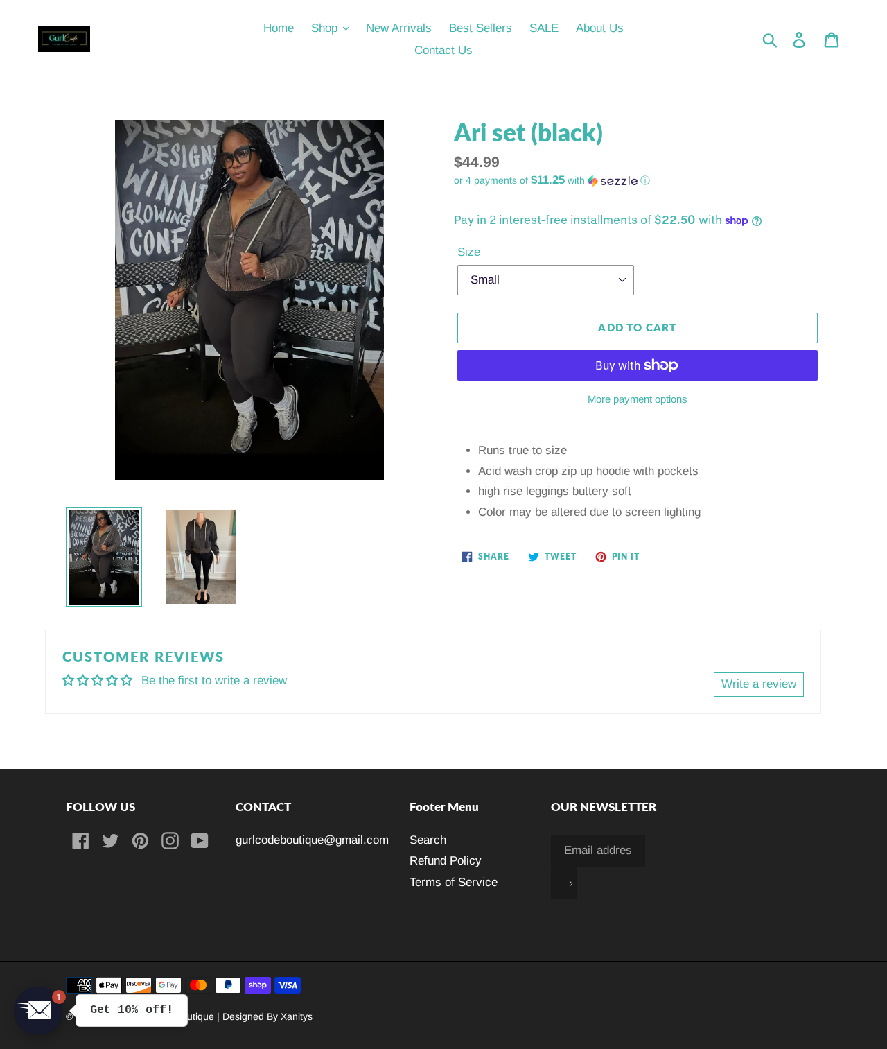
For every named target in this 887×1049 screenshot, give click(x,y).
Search (428, 840)
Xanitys (297, 1016)
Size (468, 252)
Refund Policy (446, 860)
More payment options (637, 399)
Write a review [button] (758, 684)
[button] (637, 180)
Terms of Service (454, 882)
